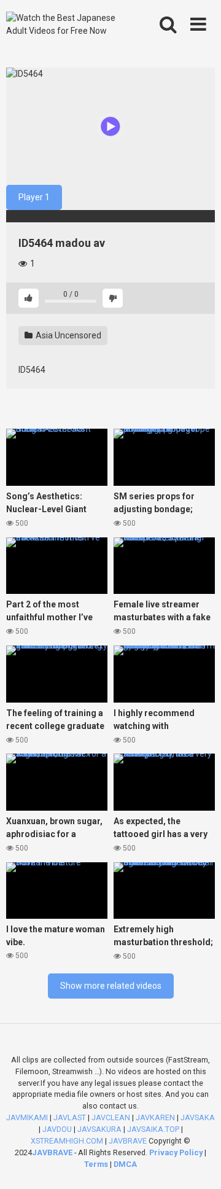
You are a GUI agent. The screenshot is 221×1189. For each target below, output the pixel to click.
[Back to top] (198, 1164)
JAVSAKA (197, 1117)
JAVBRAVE (128, 1140)
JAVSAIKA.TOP (153, 1129)
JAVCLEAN (110, 1117)
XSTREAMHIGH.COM (67, 1140)
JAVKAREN (155, 1117)
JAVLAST (69, 1117)
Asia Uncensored (67, 335)
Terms (97, 1164)
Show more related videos (110, 986)
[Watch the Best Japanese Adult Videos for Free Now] (68, 24)
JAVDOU (57, 1129)
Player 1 (34, 197)
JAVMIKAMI (27, 1117)
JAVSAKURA (99, 1129)
